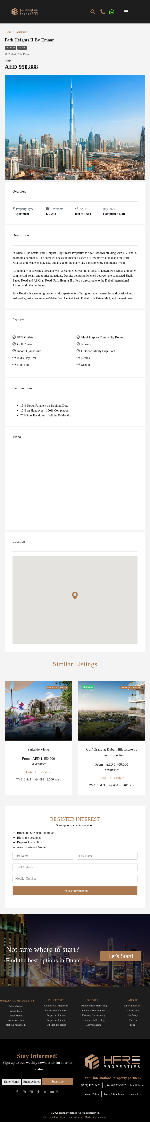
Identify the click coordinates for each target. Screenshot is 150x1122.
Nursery (86, 344)
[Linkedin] (31, 1092)
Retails (85, 358)
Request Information (75, 890)
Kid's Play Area (27, 358)
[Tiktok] (38, 1092)
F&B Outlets (25, 337)
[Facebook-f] (17, 1092)
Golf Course (24, 344)
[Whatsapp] (58, 1092)
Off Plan (10, 48)
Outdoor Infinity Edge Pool (98, 351)
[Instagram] (24, 1092)
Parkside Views (38, 749)
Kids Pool (23, 364)
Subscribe (57, 1081)
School (85, 364)
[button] (134, 11)
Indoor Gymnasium (29, 351)
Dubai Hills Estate (38, 772)
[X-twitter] (45, 1092)
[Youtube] (52, 1092)
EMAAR (22, 48)
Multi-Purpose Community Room (102, 337)
